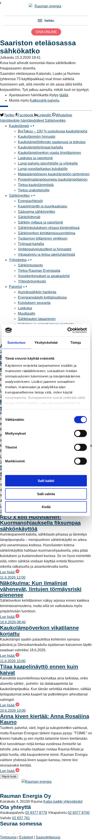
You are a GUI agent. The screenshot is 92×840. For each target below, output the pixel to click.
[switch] (80, 433)
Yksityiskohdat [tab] (46, 342)
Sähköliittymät (29, 217)
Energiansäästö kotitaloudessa (42, 297)
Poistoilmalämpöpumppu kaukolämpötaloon (53, 179)
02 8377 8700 (79, 813)
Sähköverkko (19, 195)
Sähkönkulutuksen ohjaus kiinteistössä (48, 228)
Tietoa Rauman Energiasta (39, 270)
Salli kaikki (46, 481)
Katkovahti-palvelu (44, 100)
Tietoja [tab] (75, 342)
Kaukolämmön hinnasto (36, 136)
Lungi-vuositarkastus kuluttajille (43, 169)
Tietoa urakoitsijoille (34, 190)
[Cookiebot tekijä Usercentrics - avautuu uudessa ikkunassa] (67, 330)
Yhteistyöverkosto (32, 281)
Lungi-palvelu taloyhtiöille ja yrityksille (48, 163)
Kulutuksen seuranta (34, 303)
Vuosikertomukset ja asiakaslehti (44, 276)
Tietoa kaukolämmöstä (36, 185)
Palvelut (15, 287)
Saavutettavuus (48, 837)
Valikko (48, 20)
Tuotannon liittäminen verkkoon (42, 238)
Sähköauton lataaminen (37, 319)
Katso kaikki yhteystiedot (62, 801)
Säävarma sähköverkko (36, 212)
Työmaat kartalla (31, 244)
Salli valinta (46, 494)
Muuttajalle (26, 313)
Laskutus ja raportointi (35, 158)
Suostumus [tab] (16, 342)
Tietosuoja (8, 837)
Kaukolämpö (19, 126)
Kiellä (46, 507)
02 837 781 (21, 818)
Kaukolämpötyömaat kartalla (40, 147)
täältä (63, 95)
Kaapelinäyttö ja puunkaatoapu (42, 206)
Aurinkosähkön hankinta (37, 292)
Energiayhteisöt (30, 201)
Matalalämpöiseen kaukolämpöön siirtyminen (54, 174)
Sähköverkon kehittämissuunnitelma (46, 233)
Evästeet (26, 837)
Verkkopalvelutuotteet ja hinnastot (44, 249)
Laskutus (25, 308)
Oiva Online (46, 32)
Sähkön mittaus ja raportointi (40, 222)
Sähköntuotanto (30, 265)
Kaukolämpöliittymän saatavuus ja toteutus (52, 142)
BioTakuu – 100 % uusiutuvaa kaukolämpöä (52, 131)
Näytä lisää (9, 776)
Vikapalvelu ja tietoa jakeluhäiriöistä (46, 254)
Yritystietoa (18, 260)
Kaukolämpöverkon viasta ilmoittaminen (49, 153)
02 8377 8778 (36, 813)
